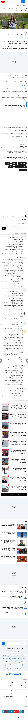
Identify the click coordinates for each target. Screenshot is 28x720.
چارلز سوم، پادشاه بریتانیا (20, 166)
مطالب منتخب (22, 521)
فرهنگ (12, 691)
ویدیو (26, 694)
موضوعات (25, 679)
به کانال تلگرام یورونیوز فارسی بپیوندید (18, 86)
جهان (21, 5)
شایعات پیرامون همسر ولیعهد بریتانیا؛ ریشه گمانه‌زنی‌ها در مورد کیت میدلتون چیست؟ (15, 106)
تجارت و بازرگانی (24, 685)
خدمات (25, 703)
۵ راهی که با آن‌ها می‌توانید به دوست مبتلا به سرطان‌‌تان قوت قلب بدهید (17, 147)
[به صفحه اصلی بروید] (23, 1)
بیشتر (26, 706)
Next (26, 688)
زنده (3, 1)
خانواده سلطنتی (22, 163)
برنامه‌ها (11, 694)
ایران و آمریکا (18, 665)
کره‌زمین (11, 685)
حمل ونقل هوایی (8, 662)
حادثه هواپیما (9, 665)
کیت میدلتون (23, 170)
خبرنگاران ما (25, 696)
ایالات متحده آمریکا (15, 658)
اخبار (24, 5)
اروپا (26, 682)
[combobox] (14, 643)
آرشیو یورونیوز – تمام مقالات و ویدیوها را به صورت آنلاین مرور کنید (7, 698)
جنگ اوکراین (5, 655)
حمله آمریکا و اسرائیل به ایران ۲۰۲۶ (18, 655)
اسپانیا (16, 662)
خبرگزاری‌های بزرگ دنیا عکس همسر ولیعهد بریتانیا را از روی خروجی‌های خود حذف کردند (16, 158)
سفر (26, 691)
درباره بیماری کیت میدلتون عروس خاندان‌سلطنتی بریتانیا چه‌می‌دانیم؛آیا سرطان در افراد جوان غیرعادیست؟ (17, 153)
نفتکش (22, 662)
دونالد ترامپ (5, 658)
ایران (24, 658)
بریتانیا (18, 5)
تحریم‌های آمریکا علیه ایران (14, 668)
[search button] (3, 643)
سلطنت (14, 163)
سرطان (7, 163)
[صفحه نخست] (26, 5)
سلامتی (12, 688)
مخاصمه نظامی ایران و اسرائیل (14, 652)
